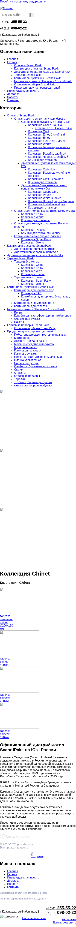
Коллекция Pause (39, 194)
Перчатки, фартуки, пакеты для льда (38, 356)
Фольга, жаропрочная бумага (33, 385)
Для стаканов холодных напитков (36, 252)
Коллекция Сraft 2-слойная (45, 178)
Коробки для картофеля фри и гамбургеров (42, 315)
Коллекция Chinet (32, 264)
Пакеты (19, 321)
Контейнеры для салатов (30, 306)
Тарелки (19, 379)
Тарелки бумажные (26, 261)
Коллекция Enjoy (39, 137)
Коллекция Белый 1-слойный (47, 153)
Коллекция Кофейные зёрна (46, 204)
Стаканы (20, 372)
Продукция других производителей (37, 87)
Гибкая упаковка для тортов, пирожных (40, 334)
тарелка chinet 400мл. (5, 661)
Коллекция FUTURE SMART (47, 140)
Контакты (13, 100)
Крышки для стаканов (42, 159)
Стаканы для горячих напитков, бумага (39, 118)
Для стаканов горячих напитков (34, 248)
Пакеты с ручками (25, 353)
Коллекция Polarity (33, 229)
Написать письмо (34, 918)
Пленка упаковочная (27, 360)
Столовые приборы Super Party (34, 328)
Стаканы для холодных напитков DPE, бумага (44, 210)
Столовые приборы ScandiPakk (35, 84)
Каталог (12, 62)
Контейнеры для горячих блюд (34, 290)
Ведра (18, 312)
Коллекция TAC (31, 293)
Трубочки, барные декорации (33, 382)
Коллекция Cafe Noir (41, 169)
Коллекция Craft (38, 131)
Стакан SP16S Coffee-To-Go (53, 128)
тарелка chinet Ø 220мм (5, 698)
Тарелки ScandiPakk (27, 74)
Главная (12, 59)
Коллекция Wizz (31, 271)
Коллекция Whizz (39, 144)
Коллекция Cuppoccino (43, 191)
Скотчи (18, 369)
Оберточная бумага (27, 318)
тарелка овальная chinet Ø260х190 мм (6, 622)
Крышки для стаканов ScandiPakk (36, 68)
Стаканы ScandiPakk (28, 65)
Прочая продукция (26, 363)
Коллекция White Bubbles (44, 198)
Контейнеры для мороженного (34, 302)
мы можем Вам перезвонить (64, 921)
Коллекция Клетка (33, 274)
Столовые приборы (27, 375)
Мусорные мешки (25, 347)
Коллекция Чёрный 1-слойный (48, 156)
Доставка (13, 93)
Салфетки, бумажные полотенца (35, 366)
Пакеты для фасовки (27, 350)
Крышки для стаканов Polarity (40, 232)
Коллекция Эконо (32, 242)
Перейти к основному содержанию (23, 1)
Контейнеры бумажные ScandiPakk (37, 78)
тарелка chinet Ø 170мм (5, 734)
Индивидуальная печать (23, 90)
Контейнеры (22, 337)
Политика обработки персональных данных (23, 898)
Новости (12, 97)
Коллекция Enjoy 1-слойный (46, 134)
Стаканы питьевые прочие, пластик (37, 236)
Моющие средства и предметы (34, 344)
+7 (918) (13, 28)
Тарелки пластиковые (28, 277)
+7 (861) (13, 21)
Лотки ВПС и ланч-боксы (30, 340)
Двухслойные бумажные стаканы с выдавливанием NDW (44, 187)
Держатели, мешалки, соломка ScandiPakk (42, 71)
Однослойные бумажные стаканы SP (45, 121)
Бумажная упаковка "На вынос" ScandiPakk (43, 81)
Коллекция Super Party (36, 239)
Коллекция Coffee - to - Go (45, 125)
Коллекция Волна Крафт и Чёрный (51, 201)
